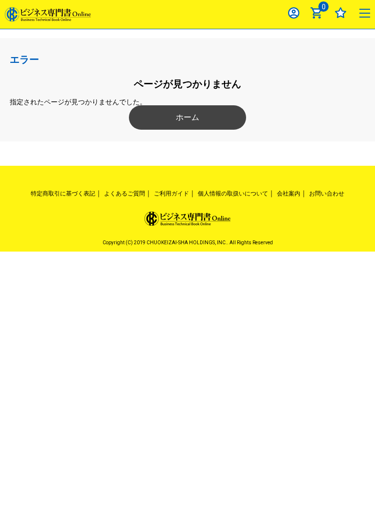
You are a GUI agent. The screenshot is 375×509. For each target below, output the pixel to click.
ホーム (187, 117)
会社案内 (288, 193)
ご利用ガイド (171, 193)
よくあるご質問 (124, 193)
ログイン (293, 13)
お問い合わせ (326, 193)
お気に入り (340, 13)
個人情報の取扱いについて (233, 193)
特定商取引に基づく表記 (63, 193)
